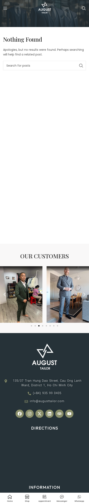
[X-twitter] (39, 414)
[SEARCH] (81, 65)
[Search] (84, 8)
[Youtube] (69, 414)
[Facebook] (20, 414)
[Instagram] (29, 414)
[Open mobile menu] (5, 8)
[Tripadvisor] (59, 414)
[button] (4, 294)
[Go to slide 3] (39, 325)
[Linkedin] (49, 414)
